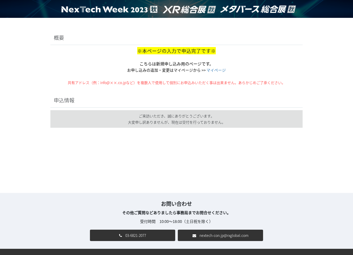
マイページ (216, 70)
